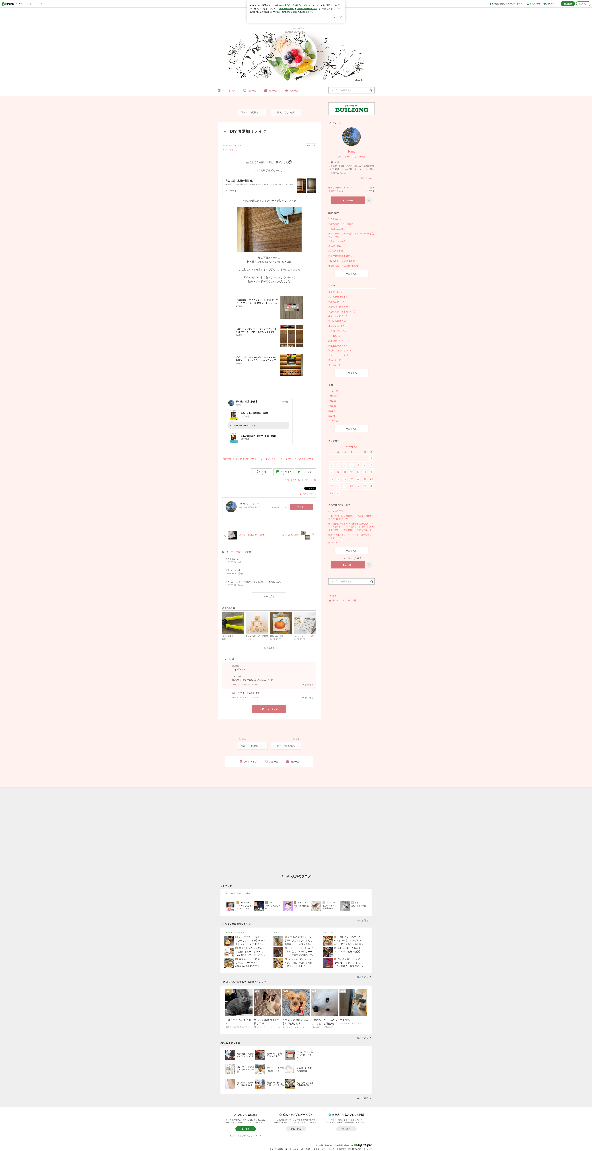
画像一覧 (273, 90)
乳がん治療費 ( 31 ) (337, 321)
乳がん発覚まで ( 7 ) (338, 296)
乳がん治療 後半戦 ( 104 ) (341, 311)
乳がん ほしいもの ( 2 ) (340, 350)
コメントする (271, 709)
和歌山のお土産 (335, 228)
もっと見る (269, 596)
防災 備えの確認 (286, 112)
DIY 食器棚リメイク (248, 131)
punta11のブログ (336, 542)
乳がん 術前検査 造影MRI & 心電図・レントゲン (254, 112)
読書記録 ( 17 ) (335, 340)
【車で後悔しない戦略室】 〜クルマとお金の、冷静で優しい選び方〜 (351, 517)
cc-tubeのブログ (336, 511)
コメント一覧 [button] (310, 480)
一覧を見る (351, 273)
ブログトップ (228, 90)
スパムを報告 (277, 1149)
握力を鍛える (334, 218)
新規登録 (568, 3)
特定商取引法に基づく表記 (350, 1149)
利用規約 (307, 1149)
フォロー (301, 507)
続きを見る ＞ (368, 177)
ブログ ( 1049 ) (335, 292)
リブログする (307, 472)
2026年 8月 (352, 446)
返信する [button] (309, 684)
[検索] (371, 91)
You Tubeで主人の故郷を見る (342, 260)
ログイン (583, 3)
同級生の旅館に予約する (340, 255)
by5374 (235, 697)
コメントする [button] (286, 472)
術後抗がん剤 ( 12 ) (337, 316)
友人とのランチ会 (337, 241)
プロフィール (344, 156)
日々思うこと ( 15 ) (337, 331)
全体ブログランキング (339, 187)
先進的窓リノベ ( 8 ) (338, 345)
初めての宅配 (334, 246)
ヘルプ (369, 1149)
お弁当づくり (279, 932)
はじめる (246, 1129)
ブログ (232, 150)
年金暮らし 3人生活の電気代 (343, 265)
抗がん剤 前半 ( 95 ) (339, 306)
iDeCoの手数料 (335, 251)
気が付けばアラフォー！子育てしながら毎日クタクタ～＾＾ (351, 536)
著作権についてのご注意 (344, 600)
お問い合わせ (293, 1149)
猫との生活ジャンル (233, 893)
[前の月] (340, 447)
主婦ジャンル (334, 191)
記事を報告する (309, 493)
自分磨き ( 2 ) (335, 336)
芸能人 (248, 893)
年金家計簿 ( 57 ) (336, 326)
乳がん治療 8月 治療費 (341, 223)
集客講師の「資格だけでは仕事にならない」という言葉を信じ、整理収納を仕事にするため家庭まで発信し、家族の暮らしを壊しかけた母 (351, 526)
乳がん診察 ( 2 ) (336, 301)
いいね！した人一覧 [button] (292, 480)
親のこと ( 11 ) (335, 360)
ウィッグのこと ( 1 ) (338, 355)
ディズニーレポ (330, 932)
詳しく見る (296, 1129)
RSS (334, 596)
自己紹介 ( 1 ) (334, 365)
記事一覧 (252, 90)
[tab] (233, 893)
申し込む (346, 1129)
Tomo (234, 684)
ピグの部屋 (359, 156)
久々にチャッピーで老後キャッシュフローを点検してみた (351, 235)
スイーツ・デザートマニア (236, 932)
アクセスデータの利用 (325, 1149)
